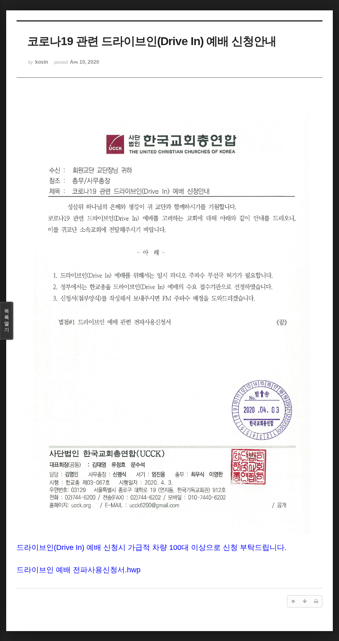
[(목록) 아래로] (304, 601)
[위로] (293, 601)
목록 (6, 320)
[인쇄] (316, 601)
